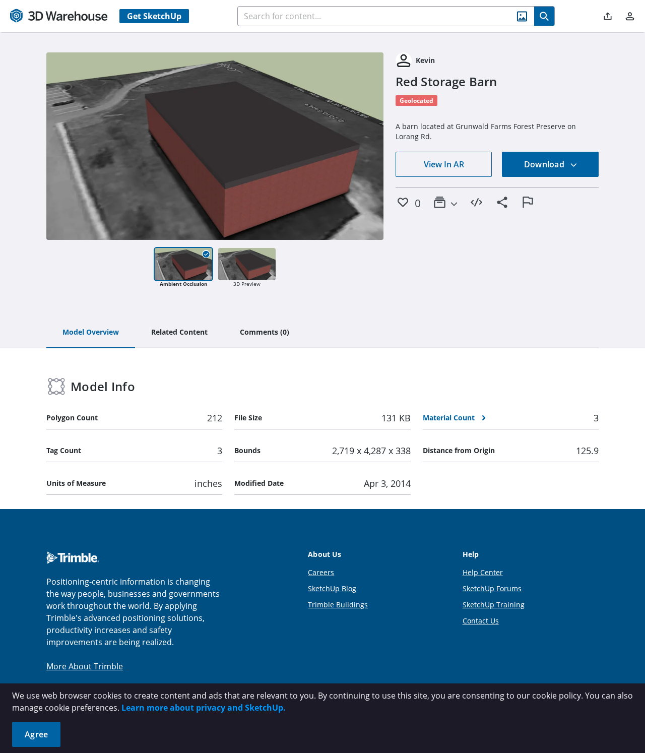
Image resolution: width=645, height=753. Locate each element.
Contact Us (481, 620)
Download (545, 164)
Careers (321, 572)
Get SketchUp (154, 16)
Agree (36, 734)
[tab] (90, 332)
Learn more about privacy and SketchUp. (203, 707)
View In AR (444, 164)
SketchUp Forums (492, 588)
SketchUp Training (494, 604)
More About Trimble (84, 666)
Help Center (483, 572)
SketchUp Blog (332, 588)
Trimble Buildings (338, 604)
